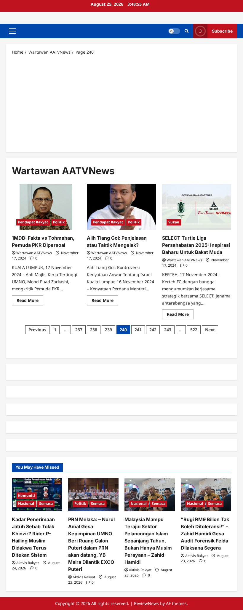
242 (152, 329)
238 (93, 329)
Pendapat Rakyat (33, 222)
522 (193, 329)
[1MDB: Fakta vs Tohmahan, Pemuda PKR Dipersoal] (46, 207)
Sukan (173, 222)
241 (138, 329)
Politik (59, 222)
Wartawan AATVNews (34, 252)
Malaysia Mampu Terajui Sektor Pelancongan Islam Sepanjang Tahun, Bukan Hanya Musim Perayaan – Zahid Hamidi (148, 540)
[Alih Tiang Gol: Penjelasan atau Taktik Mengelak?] (121, 207)
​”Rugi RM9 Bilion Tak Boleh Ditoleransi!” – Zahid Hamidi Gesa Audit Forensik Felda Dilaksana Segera (205, 533)
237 (78, 329)
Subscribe (222, 30)
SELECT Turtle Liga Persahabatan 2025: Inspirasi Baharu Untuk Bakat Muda (196, 245)
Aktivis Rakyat (27, 562)
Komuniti (26, 495)
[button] (12, 31)
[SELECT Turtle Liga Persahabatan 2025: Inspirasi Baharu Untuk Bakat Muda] (196, 207)
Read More (30, 301)
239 (108, 329)
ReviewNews (146, 603)
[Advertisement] (121, 103)
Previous (37, 329)
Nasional (26, 503)
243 (167, 329)
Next (210, 329)
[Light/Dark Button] (174, 31)
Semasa (46, 503)
